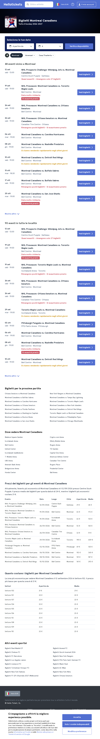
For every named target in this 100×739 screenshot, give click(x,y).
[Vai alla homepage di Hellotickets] (13, 4)
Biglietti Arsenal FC (60, 648)
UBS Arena (9, 461)
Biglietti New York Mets (62, 672)
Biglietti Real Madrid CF (14, 648)
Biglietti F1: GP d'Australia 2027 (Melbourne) (21, 676)
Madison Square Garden (14, 437)
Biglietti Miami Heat (60, 664)
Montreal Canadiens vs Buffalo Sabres (19, 397)
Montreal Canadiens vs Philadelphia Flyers (65, 417)
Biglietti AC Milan (59, 668)
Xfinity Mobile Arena (57, 441)
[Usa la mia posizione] (7, 55)
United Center (10, 449)
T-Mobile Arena (11, 457)
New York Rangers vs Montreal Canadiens (65, 394)
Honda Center (10, 472)
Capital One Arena (57, 453)
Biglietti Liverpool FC (13, 664)
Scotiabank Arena (11, 441)
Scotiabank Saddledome (14, 453)
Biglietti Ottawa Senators (62, 676)
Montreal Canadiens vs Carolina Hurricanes (21, 401)
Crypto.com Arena (57, 437)
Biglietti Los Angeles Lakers (15, 660)
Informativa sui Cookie (22, 732)
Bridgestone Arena (12, 468)
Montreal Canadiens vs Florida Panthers (20, 409)
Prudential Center (56, 468)
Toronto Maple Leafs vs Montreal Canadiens (66, 413)
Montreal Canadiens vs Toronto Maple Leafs (66, 401)
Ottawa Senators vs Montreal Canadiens (20, 394)
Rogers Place (55, 465)
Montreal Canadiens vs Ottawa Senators (20, 405)
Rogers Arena (55, 445)
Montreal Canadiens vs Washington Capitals (21, 413)
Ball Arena (53, 472)
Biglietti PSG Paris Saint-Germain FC (67, 660)
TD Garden (54, 449)
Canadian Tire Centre (58, 461)
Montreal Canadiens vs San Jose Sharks (19, 421)
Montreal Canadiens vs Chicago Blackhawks (66, 421)
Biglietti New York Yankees (15, 672)
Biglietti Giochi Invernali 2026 (64, 652)
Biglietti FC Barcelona (13, 656)
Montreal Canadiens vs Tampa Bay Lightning (66, 397)
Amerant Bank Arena (12, 465)
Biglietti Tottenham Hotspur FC (17, 668)
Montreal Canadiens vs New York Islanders (65, 405)
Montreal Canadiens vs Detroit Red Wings (65, 409)
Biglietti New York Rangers (63, 656)
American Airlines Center (59, 457)
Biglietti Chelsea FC (12, 652)
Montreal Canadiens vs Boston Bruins (19, 417)
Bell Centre (9, 445)
